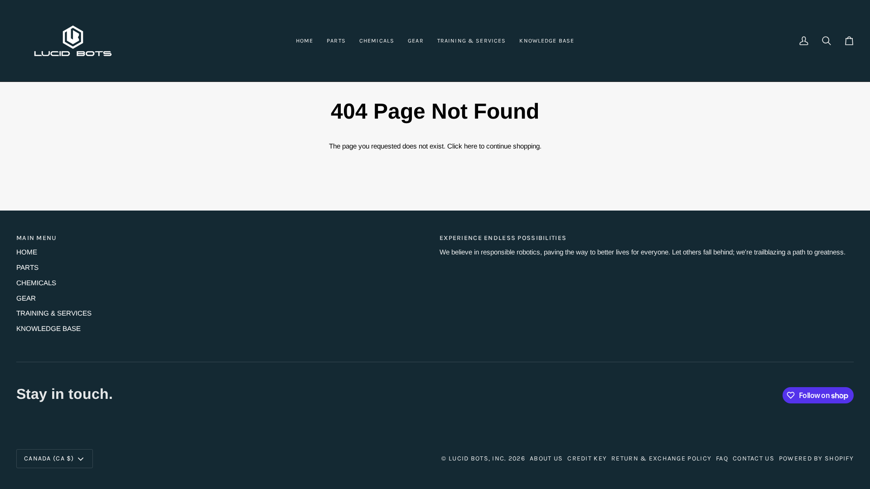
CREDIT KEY (587, 458)
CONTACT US (753, 458)
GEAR (26, 298)
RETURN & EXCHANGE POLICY (661, 458)
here (470, 146)
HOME (26, 252)
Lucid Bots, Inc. (478, 458)
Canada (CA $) (49, 458)
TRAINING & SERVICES (54, 313)
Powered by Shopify (816, 458)
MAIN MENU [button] (36, 238)
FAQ (722, 458)
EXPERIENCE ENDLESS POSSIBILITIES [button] (503, 238)
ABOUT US (546, 458)
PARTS (27, 267)
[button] (336, 41)
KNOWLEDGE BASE (48, 328)
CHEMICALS (36, 283)
